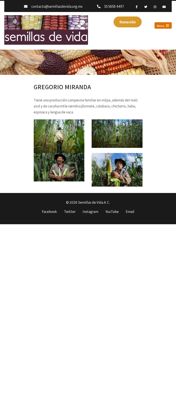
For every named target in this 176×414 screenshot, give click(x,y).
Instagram (90, 212)
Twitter (70, 212)
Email (130, 212)
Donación (128, 21)
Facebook (49, 212)
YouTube (112, 212)
